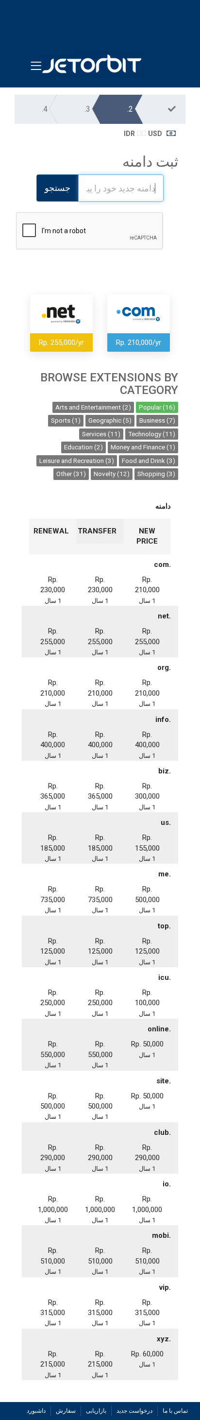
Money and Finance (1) (143, 447)
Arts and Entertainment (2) (93, 407)
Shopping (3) (156, 474)
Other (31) (71, 474)
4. (45, 109)
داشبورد (36, 1410)
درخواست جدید (134, 1410)
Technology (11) (151, 434)
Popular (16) (157, 407)
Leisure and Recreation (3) (76, 460)
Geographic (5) (110, 420)
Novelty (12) (112, 474)
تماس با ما (175, 1410)
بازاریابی (96, 1410)
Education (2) (83, 447)
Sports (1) (66, 420)
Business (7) (157, 420)
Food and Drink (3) (148, 460)
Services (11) (101, 434)
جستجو (57, 188)
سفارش (66, 1410)
